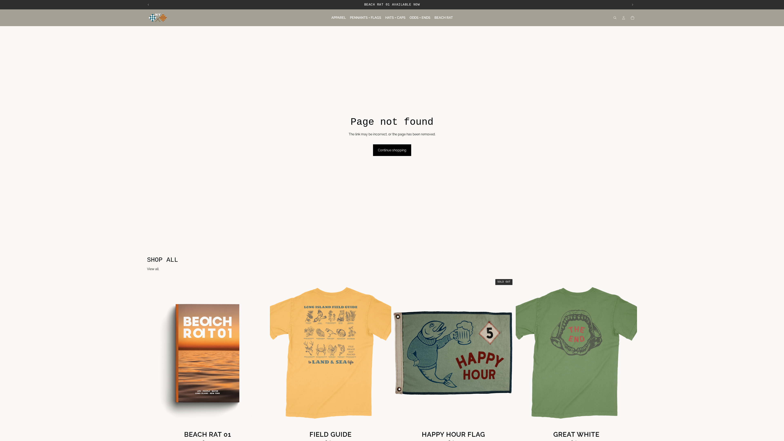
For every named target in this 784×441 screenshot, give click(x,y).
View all (153, 269)
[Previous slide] (148, 4)
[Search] (614, 17)
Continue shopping (392, 150)
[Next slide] (632, 4)
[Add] (262, 422)
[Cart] (632, 17)
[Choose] (385, 422)
